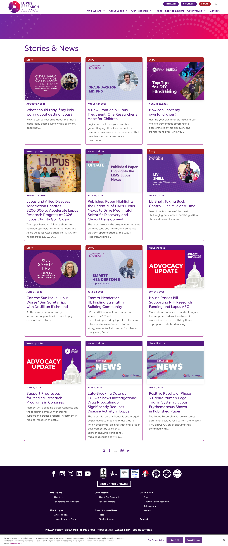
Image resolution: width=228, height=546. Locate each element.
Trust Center (105, 530)
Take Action (150, 506)
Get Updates (188, 4)
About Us (58, 497)
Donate (204, 4)
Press (158, 10)
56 (122, 450)
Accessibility (122, 530)
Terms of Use (87, 530)
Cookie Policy (16, 543)
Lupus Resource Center (65, 519)
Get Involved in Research (156, 501)
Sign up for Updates (114, 484)
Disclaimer (71, 530)
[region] (114, 540)
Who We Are (93, 10)
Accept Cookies (193, 540)
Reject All (175, 540)
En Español (170, 4)
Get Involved (194, 10)
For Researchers (107, 501)
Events (147, 510)
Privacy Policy (54, 530)
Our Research (139, 10)
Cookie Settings (142, 530)
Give (146, 497)
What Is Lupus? (62, 514)
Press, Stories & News (106, 510)
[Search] (216, 4)
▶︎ (128, 450)
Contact (215, 10)
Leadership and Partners (66, 501)
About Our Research (109, 497)
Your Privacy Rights (156, 540)
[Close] (224, 540)
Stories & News (174, 10)
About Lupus (116, 10)
